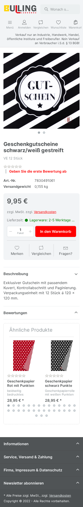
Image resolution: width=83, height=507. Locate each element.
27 (69, 411)
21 (39, 411)
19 (29, 411)
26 (64, 411)
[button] (10, 231)
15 (8, 411)
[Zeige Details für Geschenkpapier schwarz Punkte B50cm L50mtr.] (60, 355)
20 (34, 411)
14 (74, 405)
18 (24, 411)
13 (69, 405)
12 (64, 405)
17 (19, 411)
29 (36, 416)
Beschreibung (15, 273)
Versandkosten (45, 212)
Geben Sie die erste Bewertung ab (37, 171)
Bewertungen (15, 312)
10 (54, 405)
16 (13, 411)
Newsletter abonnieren (24, 483)
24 (54, 411)
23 (49, 411)
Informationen (16, 443)
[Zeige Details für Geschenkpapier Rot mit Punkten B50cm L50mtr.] (22, 355)
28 (74, 411)
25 (59, 411)
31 (46, 416)
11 (59, 405)
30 (41, 416)
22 (44, 411)
